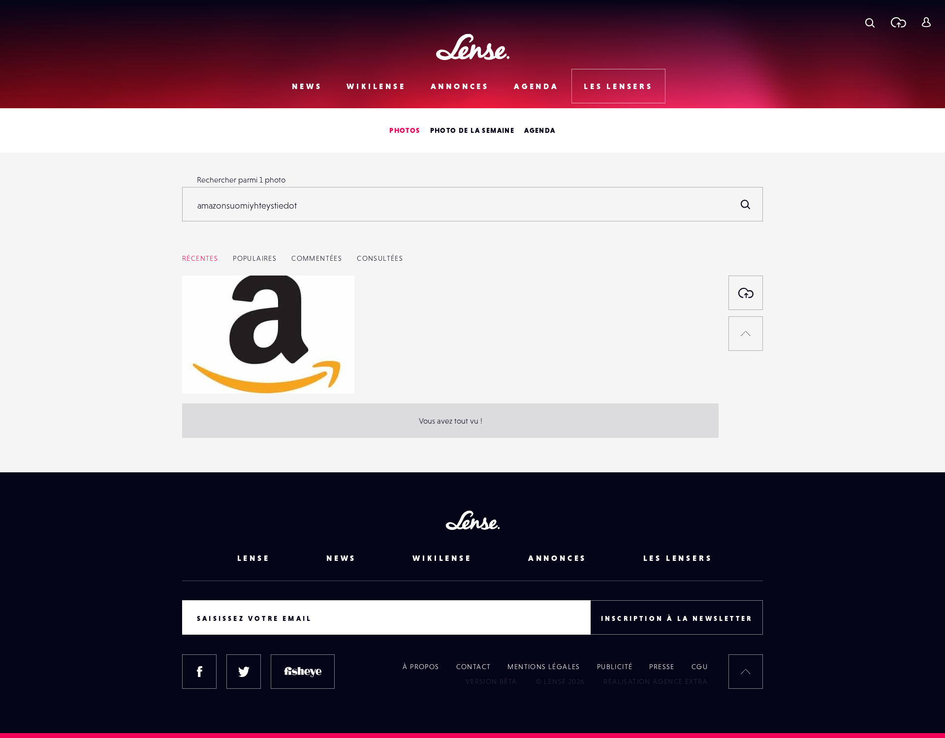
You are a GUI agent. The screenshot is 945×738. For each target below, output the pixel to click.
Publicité (615, 667)
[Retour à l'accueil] (472, 47)
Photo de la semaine (472, 130)
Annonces (460, 86)
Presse (661, 667)
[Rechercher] (745, 204)
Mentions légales (543, 667)
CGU (700, 667)
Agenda (536, 86)
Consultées (380, 258)
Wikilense (376, 86)
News (307, 86)
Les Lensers (618, 86)
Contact (473, 667)
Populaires (255, 258)
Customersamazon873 (228, 373)
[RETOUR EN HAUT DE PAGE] (745, 333)
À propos (421, 667)
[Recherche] (870, 22)
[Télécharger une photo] (898, 22)
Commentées (316, 258)
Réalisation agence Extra (655, 681)
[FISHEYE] (303, 671)
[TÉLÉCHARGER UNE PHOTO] (745, 293)
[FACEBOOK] (199, 671)
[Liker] (332, 302)
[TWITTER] (243, 671)
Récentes (200, 258)
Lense (253, 558)
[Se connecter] (926, 22)
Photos (404, 130)
